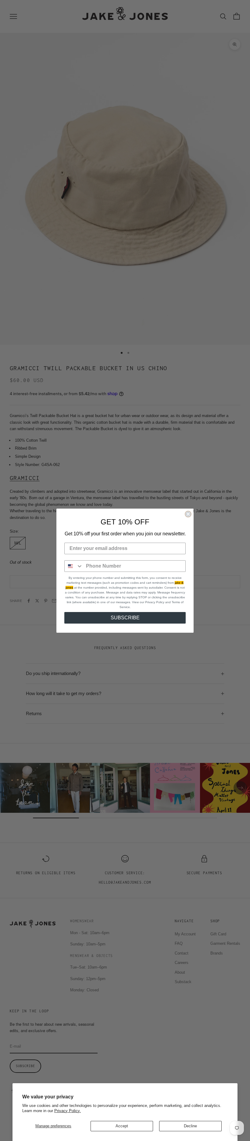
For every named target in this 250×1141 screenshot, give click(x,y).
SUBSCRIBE (125, 617)
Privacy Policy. (67, 1110)
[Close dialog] (188, 514)
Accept (122, 1126)
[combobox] (74, 566)
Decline (190, 1126)
